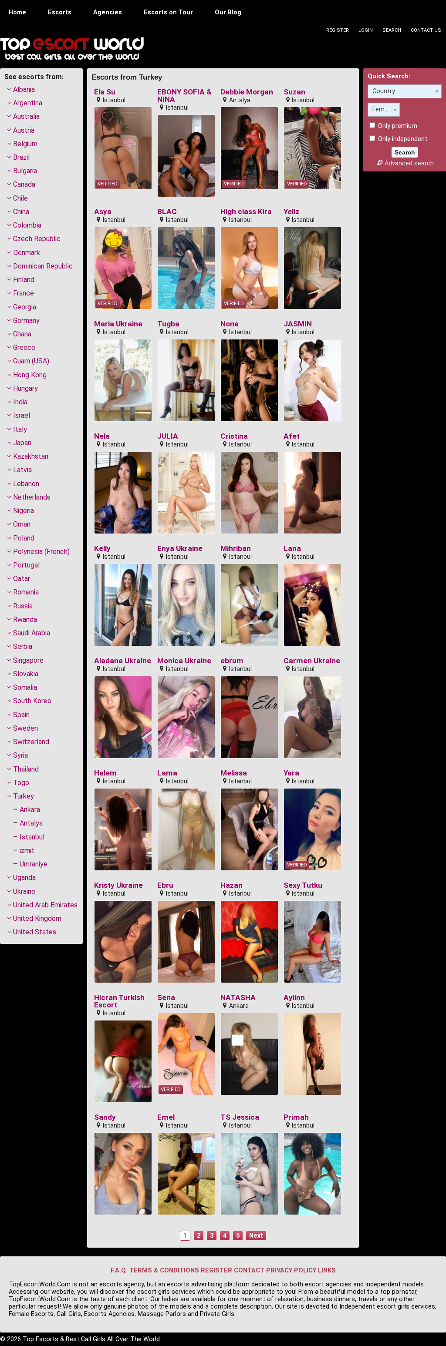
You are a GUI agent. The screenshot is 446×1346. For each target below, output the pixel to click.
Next (256, 1235)
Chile (20, 198)
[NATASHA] (249, 1054)
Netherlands (32, 497)
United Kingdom (37, 918)
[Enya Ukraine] (186, 605)
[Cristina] (249, 493)
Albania (24, 89)
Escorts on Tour (168, 12)
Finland (23, 279)
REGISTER (216, 1270)
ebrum (231, 661)
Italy (20, 429)
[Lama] (186, 829)
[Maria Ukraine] (123, 380)
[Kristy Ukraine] (123, 942)
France (23, 293)
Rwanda (25, 619)
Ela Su (104, 92)
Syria (20, 755)
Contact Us (426, 30)
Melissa (233, 773)
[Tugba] (186, 380)
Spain (21, 715)
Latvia (22, 470)
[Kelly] (123, 605)
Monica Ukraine (184, 661)
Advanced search (409, 163)
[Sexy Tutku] (312, 942)
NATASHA (238, 997)
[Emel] (186, 1174)
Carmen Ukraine (312, 661)
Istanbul (32, 837)
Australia (26, 116)
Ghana (22, 334)
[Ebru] (186, 942)
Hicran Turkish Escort (119, 1001)
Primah (296, 1117)
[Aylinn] (312, 1054)
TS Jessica (239, 1117)
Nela (102, 436)
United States (34, 932)
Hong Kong (30, 375)
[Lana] (312, 605)
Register (337, 30)
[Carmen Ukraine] (312, 717)
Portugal (26, 565)
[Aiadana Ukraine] (123, 717)
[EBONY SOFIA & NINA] (186, 156)
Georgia (24, 307)
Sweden (25, 728)
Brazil (21, 157)
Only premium (396, 126)
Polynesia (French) (41, 551)
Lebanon (26, 484)
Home (17, 12)
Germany (26, 320)
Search (391, 30)
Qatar (21, 578)
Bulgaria (25, 171)
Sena (166, 997)
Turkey (23, 796)
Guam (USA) (31, 361)
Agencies (107, 12)
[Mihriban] (249, 605)
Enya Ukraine (180, 548)
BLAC (167, 211)
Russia (23, 606)
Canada (24, 184)
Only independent (401, 139)
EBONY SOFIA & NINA (184, 96)
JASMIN (298, 324)
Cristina (234, 436)
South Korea (32, 701)
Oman (21, 524)
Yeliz (291, 211)
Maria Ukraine (118, 324)
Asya (103, 211)
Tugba (168, 324)
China (21, 212)
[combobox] (405, 91)
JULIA (167, 436)
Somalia (25, 687)
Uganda (24, 877)
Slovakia (25, 674)
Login (365, 30)
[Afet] (312, 493)
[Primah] (312, 1174)
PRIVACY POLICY (291, 1270)
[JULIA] (186, 493)
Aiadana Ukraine (122, 661)
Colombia (27, 225)
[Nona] (249, 380)
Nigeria (23, 511)
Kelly (102, 548)
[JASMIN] (312, 380)
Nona (229, 324)
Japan (22, 443)
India (20, 402)
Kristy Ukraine (118, 885)
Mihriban (235, 548)
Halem (105, 773)
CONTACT (249, 1270)
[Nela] (123, 493)
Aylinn (294, 997)
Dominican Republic (43, 266)
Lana (292, 548)
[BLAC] (186, 268)
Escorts (59, 12)
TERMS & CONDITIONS (164, 1270)
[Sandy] (123, 1174)
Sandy (105, 1117)
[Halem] (123, 829)
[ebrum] (249, 717)
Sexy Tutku (303, 885)
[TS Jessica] (249, 1174)
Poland (23, 538)
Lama (167, 773)
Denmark (26, 252)
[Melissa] (249, 829)
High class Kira (246, 211)
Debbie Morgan (246, 92)
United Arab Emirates (45, 905)
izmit (27, 850)
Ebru (165, 885)
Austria (23, 130)
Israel (21, 415)
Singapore (28, 660)
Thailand (26, 769)
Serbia (22, 646)
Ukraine (24, 891)
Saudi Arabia (31, 633)
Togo (21, 783)
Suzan (294, 92)
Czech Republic (37, 239)
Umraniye (33, 864)
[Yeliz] (312, 268)
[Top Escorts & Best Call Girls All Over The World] (72, 48)
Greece (24, 347)
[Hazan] (249, 942)
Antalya (31, 823)
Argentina (27, 103)
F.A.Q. (119, 1270)
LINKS (327, 1270)
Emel (166, 1117)
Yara (291, 773)
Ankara (30, 810)
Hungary (25, 388)
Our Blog (228, 12)
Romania (26, 592)
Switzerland (31, 742)
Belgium (25, 144)
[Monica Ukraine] (186, 717)
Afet (292, 436)
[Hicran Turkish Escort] (123, 1061)
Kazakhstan (30, 456)
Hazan (231, 885)
